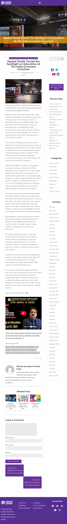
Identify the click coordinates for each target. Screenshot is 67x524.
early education (31, 347)
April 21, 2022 (35, 408)
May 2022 (52, 273)
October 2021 (53, 298)
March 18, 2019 (23, 410)
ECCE (37, 347)
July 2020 (52, 347)
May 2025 (52, 207)
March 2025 (52, 210)
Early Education (15, 58)
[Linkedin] (58, 75)
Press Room (37, 503)
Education (24, 58)
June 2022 (52, 270)
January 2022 (53, 288)
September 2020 (54, 344)
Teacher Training (54, 191)
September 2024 (54, 221)
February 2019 (53, 375)
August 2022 (52, 263)
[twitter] (56, 70)
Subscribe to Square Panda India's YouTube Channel (56, 87)
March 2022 (52, 281)
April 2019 (52, 368)
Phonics (51, 187)
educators (8, 350)
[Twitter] (57, 506)
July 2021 (51, 309)
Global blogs (33, 58)
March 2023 (52, 238)
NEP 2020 (8, 352)
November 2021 (53, 295)
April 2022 (52, 277)
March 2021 (52, 323)
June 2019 (52, 361)
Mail (9, 445)
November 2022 (53, 252)
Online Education (54, 177)
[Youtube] (55, 510)
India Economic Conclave (18, 350)
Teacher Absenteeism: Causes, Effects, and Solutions (55, 114)
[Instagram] (60, 70)
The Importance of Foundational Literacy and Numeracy (55, 106)
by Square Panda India (27, 72)
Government (53, 170)
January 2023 (53, 245)
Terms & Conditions (39, 505)
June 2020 (52, 351)
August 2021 (52, 305)
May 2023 (52, 231)
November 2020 (54, 337)
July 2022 (52, 266)
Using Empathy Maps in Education (35, 405)
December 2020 (54, 333)
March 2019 (52, 372)
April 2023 (52, 235)
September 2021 (54, 302)
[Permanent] (10, 401)
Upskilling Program (34, 352)
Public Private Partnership (23, 352)
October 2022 (53, 256)
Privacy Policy (37, 508)
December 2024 (54, 214)
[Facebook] (51, 70)
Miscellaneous (53, 173)
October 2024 (53, 217)
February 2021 (53, 326)
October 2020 (53, 340)
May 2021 (52, 316)
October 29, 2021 (11, 410)
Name (10, 437)
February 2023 (53, 242)
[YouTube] (53, 75)
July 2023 (52, 224)
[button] (39, 2)
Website (7, 452)
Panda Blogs (52, 180)
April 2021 (52, 319)
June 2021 (52, 312)
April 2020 (52, 354)
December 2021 (53, 291)
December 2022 (53, 249)
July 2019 (51, 358)
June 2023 (52, 228)
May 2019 (52, 365)
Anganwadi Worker (10, 347)
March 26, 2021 (14, 72)
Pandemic (13, 352)
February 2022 (53, 284)
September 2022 (54, 259)
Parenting (52, 184)
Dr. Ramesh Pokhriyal (21, 347)
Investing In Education (30, 350)
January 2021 (53, 330)
